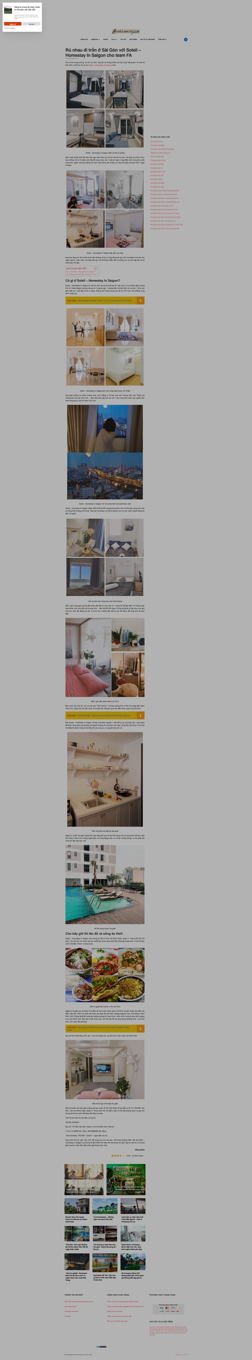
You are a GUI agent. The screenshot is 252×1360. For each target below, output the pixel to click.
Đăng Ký (13, 24)
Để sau (31, 24)
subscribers (12, 28)
